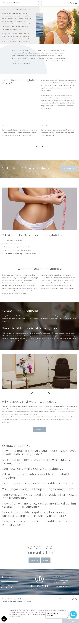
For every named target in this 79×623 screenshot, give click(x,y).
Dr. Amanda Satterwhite (43, 406)
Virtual (45, 560)
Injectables (13, 9)
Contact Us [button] (70, 621)
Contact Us (68, 168)
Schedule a (39, 550)
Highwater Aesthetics (10, 33)
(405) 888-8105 (16, 616)
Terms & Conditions (61, 599)
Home (4, 9)
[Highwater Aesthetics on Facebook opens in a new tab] (6, 577)
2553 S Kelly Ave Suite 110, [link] (62, 580)
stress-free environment (35, 409)
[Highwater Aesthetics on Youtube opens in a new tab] (9, 577)
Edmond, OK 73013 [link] (60, 582)
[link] (13, 586)
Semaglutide (25, 9)
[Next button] (42, 146)
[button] (4, 619)
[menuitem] (2, 577)
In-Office (34, 560)
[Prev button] (36, 146)
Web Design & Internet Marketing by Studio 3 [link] (17, 601)
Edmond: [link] (11, 3)
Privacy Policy (72, 599)
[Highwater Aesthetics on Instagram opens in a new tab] (2, 577)
